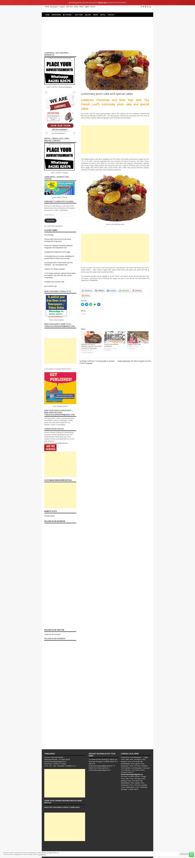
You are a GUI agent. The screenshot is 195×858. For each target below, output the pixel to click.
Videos (81, 7)
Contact (92, 7)
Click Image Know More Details (58, 480)
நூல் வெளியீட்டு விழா (50, 286)
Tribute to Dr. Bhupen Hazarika (54, 269)
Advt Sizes (69, 7)
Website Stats (50, 511)
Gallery (76, 7)
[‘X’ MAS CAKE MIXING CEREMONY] (114, 337)
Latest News (51, 230)
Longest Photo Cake (134, 344)
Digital (87, 7)
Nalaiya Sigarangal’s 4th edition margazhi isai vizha (134, 361)
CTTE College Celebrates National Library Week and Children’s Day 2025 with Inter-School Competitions (59, 275)
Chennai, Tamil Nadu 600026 (53, 757)
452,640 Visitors (49, 516)
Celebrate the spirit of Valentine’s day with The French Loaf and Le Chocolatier (91, 346)
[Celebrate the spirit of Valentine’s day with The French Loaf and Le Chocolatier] (91, 337)
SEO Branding (48, 235)
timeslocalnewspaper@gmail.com (55, 761)
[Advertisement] (97, 35)
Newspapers (54, 7)
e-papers (62, 7)
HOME (47, 7)
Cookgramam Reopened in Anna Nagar (57, 252)
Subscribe (50, 220)
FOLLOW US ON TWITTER (54, 630)
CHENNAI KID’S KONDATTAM (54, 282)
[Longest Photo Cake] (137, 337)
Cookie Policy (42, 854)
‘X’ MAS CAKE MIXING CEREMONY (111, 345)
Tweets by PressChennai (52, 634)
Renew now (102, 2)
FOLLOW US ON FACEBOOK (54, 521)
